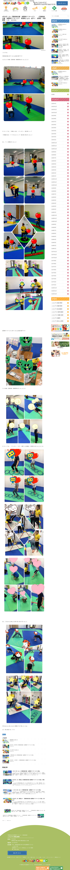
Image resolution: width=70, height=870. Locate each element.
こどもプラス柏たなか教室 (57, 321)
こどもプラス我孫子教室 (56, 305)
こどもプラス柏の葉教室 (56, 309)
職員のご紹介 (33, 857)
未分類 (5, 734)
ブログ (28, 857)
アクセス (43, 857)
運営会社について (58, 857)
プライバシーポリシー (50, 857)
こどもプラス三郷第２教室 (57, 315)
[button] (68, 16)
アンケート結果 (38, 857)
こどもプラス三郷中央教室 (57, 312)
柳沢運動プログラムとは (11, 857)
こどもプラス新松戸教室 (56, 302)
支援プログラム (18, 857)
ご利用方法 (24, 857)
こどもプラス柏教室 (55, 318)
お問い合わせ (63, 3)
